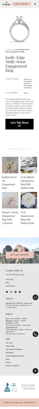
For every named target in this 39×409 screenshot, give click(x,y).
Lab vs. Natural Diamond (14, 349)
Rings (12, 50)
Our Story (9, 343)
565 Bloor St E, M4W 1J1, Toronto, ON (19, 303)
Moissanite (9, 352)
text (22, 274)
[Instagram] (11, 292)
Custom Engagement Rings (15, 356)
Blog (7, 359)
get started (21, 4)
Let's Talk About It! (19, 124)
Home (7, 50)
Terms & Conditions (12, 365)
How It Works (10, 286)
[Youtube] (7, 292)
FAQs (7, 283)
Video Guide (10, 346)
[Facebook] (20, 292)
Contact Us (9, 279)
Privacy (8, 362)
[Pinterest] (15, 292)
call (17, 274)
